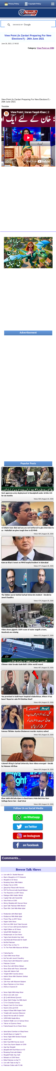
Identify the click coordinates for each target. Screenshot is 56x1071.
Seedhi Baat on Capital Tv (13, 1034)
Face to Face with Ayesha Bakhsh (15, 927)
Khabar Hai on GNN (11, 885)
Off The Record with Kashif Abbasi (15, 890)
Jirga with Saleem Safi (11, 971)
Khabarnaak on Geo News (13, 934)
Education (7, 979)
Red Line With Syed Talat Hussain (15, 924)
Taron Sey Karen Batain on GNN (15, 1044)
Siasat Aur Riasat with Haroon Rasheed (14, 888)
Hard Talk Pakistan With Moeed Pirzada (14, 906)
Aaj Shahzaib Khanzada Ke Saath (15, 940)
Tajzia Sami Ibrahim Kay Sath (14, 937)
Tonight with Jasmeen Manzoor (14, 1013)
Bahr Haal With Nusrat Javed (14, 1042)
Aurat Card (7, 1039)
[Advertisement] (28, 77)
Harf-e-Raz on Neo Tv (11, 945)
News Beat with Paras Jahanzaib (15, 968)
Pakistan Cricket (9, 963)
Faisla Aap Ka (8, 953)
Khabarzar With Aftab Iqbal (13, 916)
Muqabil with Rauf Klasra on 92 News (14, 1050)
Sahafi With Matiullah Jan (12, 932)
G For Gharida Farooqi (12, 1003)
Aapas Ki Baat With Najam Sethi (15, 1010)
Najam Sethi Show (10, 921)
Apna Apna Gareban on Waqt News (16, 1031)
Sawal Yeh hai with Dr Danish (14, 1015)
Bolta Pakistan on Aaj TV (12, 1060)
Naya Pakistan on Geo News (14, 984)
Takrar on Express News (12, 1023)
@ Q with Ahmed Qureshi (12, 997)
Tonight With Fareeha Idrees (13, 974)
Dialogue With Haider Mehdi (13, 895)
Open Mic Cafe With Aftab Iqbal (14, 908)
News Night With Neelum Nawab (15, 1037)
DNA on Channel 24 (10, 987)
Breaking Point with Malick (13, 1052)
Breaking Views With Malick (13, 882)
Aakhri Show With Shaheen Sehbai (16, 976)
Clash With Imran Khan (12, 955)
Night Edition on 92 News (12, 929)
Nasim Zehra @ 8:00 (11, 1008)
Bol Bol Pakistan (9, 942)
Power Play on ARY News (13, 919)
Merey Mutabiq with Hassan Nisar (15, 903)
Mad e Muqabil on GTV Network (15, 877)
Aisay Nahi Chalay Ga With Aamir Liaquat (15, 1000)
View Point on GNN (45, 48)
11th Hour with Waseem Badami (15, 981)
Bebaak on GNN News (12, 1057)
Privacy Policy (13, 4)
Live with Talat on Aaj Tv (12, 1063)
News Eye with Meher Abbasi (14, 966)
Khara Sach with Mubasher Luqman (16, 961)
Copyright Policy (34, 4)
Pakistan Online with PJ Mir (13, 1065)
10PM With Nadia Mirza (12, 1018)
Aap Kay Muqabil (9, 1047)
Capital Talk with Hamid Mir (13, 898)
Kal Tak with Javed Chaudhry (14, 958)
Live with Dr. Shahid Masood (13, 874)
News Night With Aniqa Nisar (13, 992)
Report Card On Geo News (13, 1005)
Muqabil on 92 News (11, 880)
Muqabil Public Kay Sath (12, 1055)
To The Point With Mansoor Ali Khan (16, 947)
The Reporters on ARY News (14, 893)
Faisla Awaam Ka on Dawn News (15, 1026)
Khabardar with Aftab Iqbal (13, 914)
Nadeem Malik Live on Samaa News (16, 1021)
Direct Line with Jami (11, 995)
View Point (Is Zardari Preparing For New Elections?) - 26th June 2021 (27, 37)
